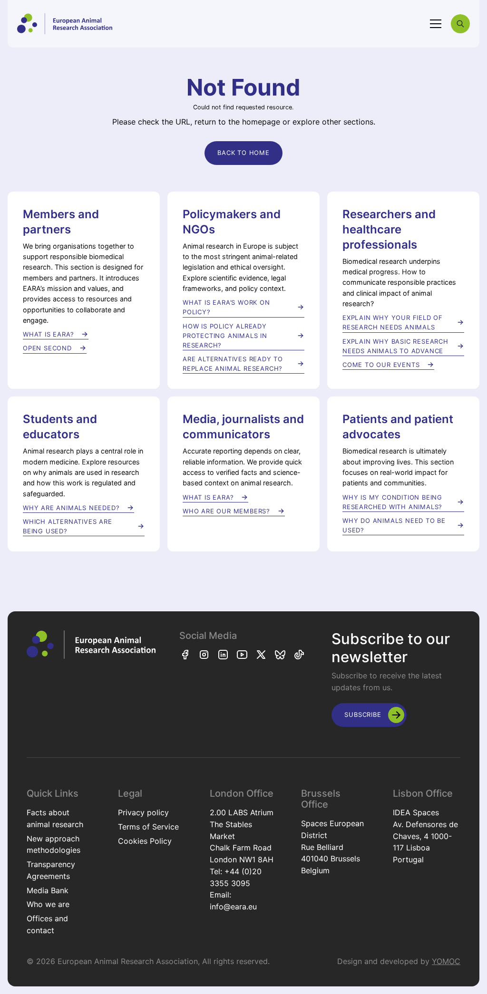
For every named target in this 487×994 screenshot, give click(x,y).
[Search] (460, 23)
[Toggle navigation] (436, 24)
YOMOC (446, 961)
